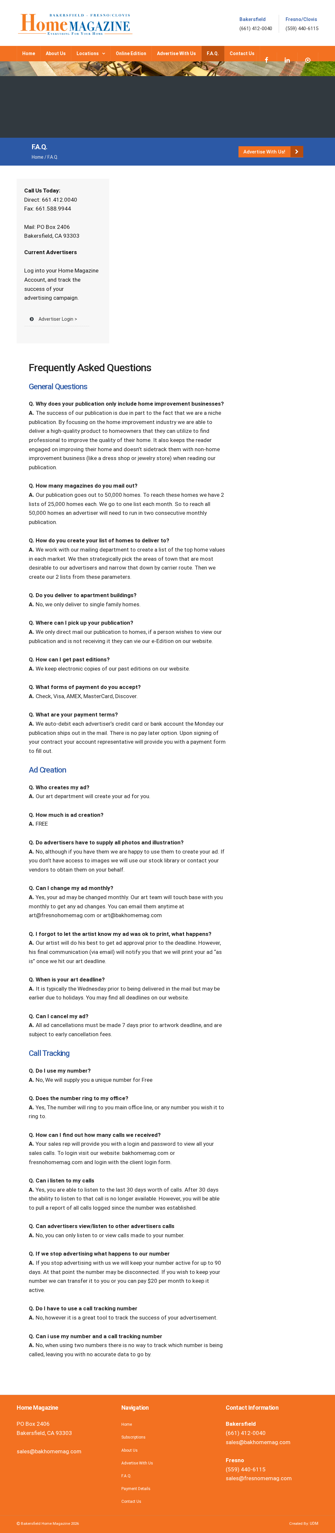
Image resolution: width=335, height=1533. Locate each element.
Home (28, 53)
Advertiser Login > (58, 319)
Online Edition (131, 53)
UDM (314, 1523)
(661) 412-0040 (255, 28)
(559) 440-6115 (302, 28)
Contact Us (242, 53)
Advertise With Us (176, 53)
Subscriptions (133, 1437)
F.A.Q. (213, 53)
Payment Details (135, 1488)
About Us (56, 53)
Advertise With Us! (265, 152)
